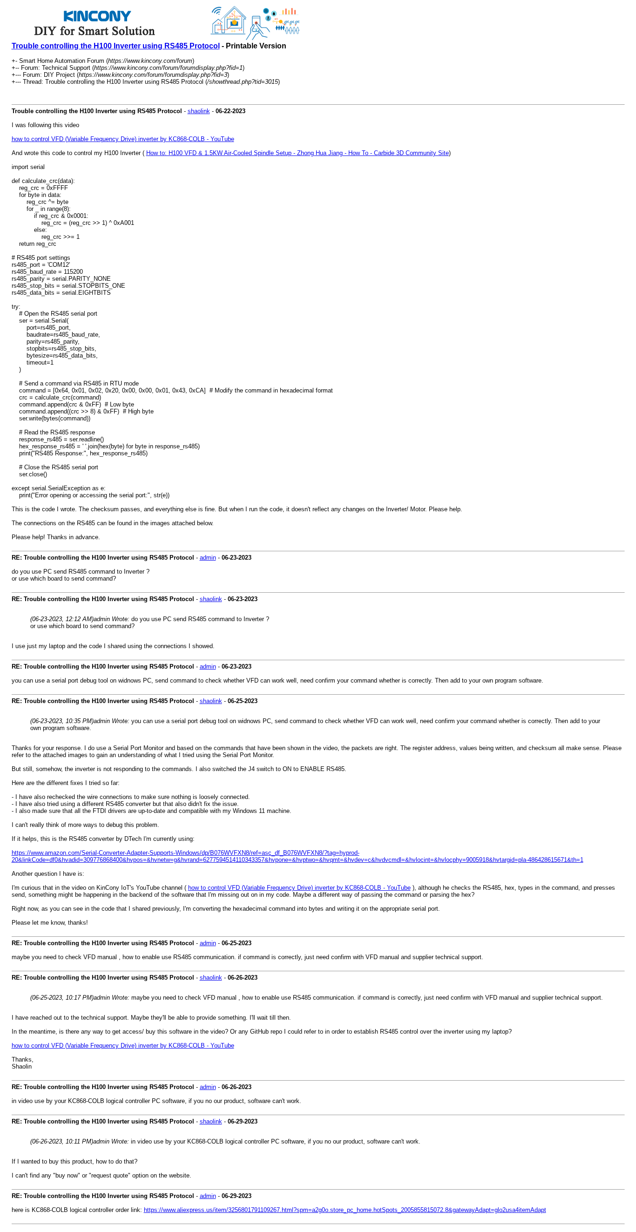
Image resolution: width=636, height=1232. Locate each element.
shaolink (199, 111)
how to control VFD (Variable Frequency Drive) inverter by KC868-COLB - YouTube (123, 138)
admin (208, 557)
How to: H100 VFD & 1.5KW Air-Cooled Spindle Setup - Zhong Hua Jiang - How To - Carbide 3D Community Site (297, 152)
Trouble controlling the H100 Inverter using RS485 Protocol (116, 46)
